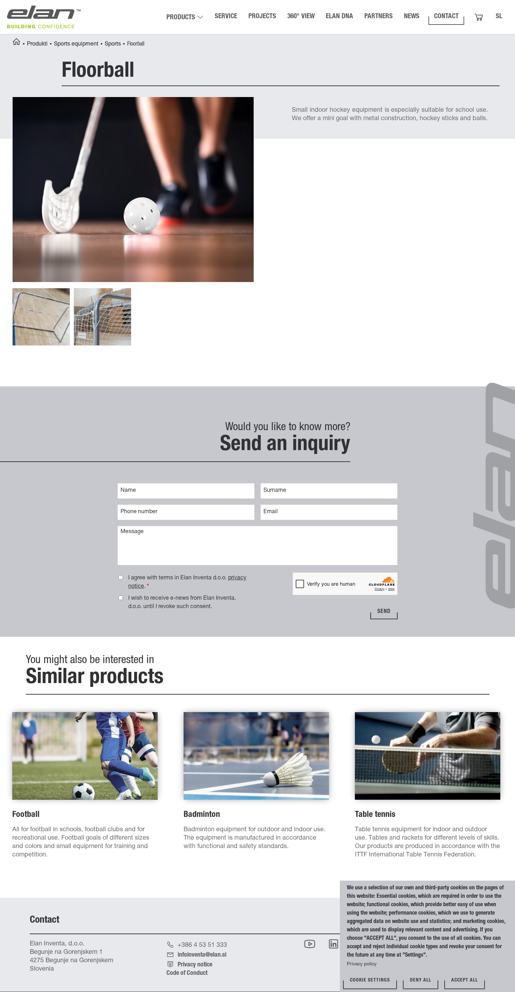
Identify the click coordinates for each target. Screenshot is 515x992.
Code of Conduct (186, 973)
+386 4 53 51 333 (202, 945)
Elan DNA (339, 16)
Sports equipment (76, 44)
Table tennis (375, 815)
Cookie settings (370, 980)
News (411, 16)
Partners (378, 16)
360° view (301, 16)
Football (26, 815)
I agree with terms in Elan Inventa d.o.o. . (187, 583)
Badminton (202, 815)
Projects (262, 16)
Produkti (37, 44)
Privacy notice (195, 965)
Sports (113, 44)
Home (16, 42)
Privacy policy (362, 964)
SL (499, 16)
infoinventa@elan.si (202, 955)
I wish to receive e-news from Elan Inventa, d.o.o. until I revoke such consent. (182, 603)
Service (226, 16)
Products (180, 17)
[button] (133, 190)
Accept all (464, 980)
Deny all (420, 980)
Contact (446, 16)
